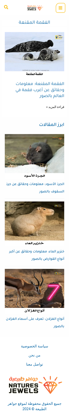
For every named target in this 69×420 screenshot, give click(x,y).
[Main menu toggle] (61, 8)
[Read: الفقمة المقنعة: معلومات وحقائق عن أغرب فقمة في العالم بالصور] (34, 54)
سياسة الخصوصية (34, 346)
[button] (6, 7)
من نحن (34, 355)
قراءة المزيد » (55, 106)
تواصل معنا (34, 364)
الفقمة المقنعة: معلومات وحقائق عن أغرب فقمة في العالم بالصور (39, 90)
